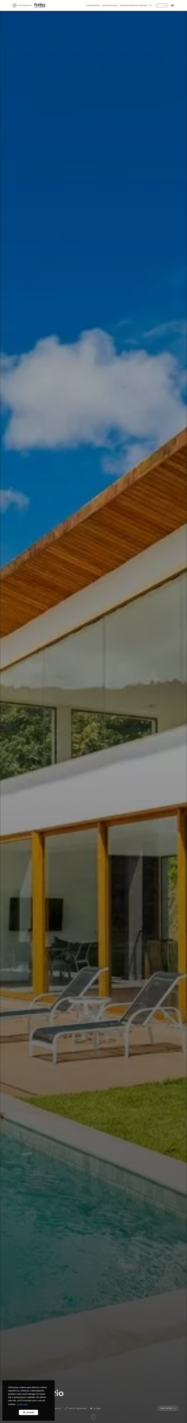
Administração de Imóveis (133, 5)
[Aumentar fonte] (165, 5)
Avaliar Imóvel (110, 5)
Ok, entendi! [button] (28, 1412)
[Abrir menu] (172, 5)
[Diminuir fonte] (158, 5)
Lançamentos (93, 5)
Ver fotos (166, 1408)
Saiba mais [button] (22, 1404)
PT (150, 5)
